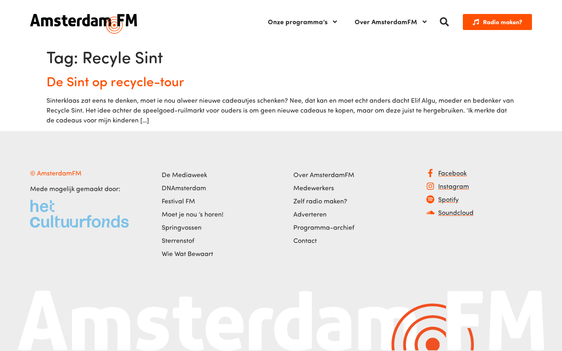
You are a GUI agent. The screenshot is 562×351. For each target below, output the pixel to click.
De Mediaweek (184, 175)
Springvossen (182, 227)
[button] (444, 22)
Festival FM (178, 201)
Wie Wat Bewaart (187, 253)
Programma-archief (323, 227)
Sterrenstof (178, 240)
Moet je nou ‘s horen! (192, 214)
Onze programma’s (297, 21)
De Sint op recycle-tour (115, 81)
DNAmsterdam (184, 188)
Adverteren (310, 214)
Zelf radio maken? (320, 201)
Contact (305, 240)
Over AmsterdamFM (386, 21)
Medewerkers (313, 188)
